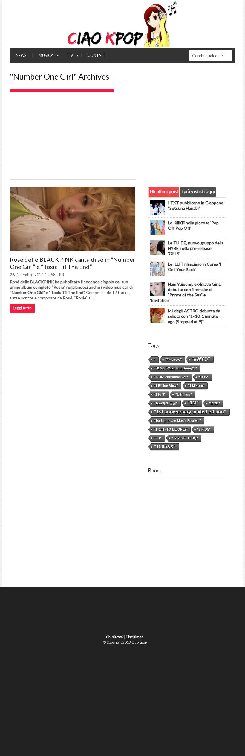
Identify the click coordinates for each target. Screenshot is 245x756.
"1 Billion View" (166, 385)
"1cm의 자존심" (165, 403)
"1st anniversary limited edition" (190, 411)
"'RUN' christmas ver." (171, 377)
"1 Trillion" (183, 394)
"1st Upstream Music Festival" (177, 420)
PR (61, 274)
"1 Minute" (196, 385)
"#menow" (173, 359)
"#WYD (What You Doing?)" (175, 368)
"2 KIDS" (204, 429)
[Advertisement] (122, 137)
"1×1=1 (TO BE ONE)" (170, 429)
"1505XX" (165, 446)
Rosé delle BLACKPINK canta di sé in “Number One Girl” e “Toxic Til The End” (72, 263)
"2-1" (158, 438)
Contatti (98, 55)
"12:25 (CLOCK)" (185, 438)
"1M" (193, 402)
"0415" (203, 377)
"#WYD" (201, 359)
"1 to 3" (160, 394)
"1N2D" (214, 403)
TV (67, 57)
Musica (43, 57)
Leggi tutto (22, 307)
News (21, 55)
